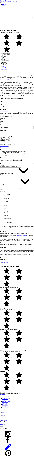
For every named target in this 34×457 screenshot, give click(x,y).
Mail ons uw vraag (4, 68)
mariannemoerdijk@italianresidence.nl (22, 235)
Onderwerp (1, 165)
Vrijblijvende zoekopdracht (5, 262)
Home (3, 3)
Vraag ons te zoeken (4, 6)
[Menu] (0, 2)
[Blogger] (8, 449)
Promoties (3, 5)
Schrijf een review (4, 69)
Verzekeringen (4, 411)
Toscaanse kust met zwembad (6, 398)
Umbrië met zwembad (5, 399)
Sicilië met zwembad (4, 403)
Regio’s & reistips (4, 4)
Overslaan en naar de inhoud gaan (4, 0)
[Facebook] (8, 443)
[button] (32, 18)
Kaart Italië (3, 415)
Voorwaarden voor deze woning (4, 146)
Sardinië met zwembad (5, 407)
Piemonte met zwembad (5, 406)
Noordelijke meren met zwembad (6, 400)
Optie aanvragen (4, 67)
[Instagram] (8, 436)
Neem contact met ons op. (3, 420)
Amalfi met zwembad (5, 402)
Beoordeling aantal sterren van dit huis (5, 173)
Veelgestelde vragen (4, 412)
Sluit (1, 117)
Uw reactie (1, 174)
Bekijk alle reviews (2, 394)
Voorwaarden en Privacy (3, 429)
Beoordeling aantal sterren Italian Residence (6, 184)
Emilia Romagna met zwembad (6, 401)
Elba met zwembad (4, 404)
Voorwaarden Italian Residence (4, 147)
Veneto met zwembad (5, 405)
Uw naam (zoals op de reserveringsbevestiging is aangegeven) (8, 166)
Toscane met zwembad (5, 397)
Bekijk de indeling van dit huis (4, 111)
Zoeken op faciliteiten (5, 414)
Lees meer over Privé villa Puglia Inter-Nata (6, 79)
